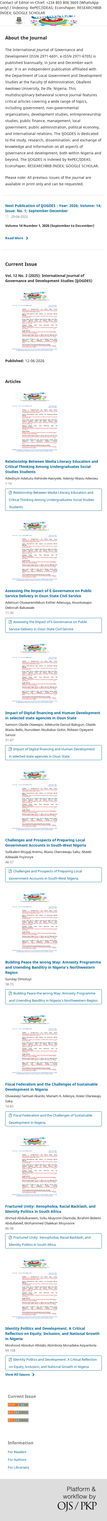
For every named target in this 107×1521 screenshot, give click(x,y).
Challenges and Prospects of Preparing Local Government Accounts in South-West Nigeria (45, 843)
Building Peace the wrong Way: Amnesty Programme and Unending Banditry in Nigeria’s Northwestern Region (53, 967)
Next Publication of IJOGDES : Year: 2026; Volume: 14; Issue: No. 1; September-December (53, 208)
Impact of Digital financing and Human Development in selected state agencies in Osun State (52, 715)
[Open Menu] (5, 20)
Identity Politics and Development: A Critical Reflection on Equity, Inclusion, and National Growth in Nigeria (52, 1333)
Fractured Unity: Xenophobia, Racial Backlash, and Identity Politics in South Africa (50, 1209)
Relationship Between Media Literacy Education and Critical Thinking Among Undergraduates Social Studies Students (51, 466)
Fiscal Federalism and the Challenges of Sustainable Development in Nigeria (50, 1119)
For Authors (17, 1459)
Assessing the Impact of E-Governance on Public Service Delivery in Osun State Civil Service (48, 593)
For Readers (17, 1452)
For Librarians (18, 1467)
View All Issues (17, 1374)
